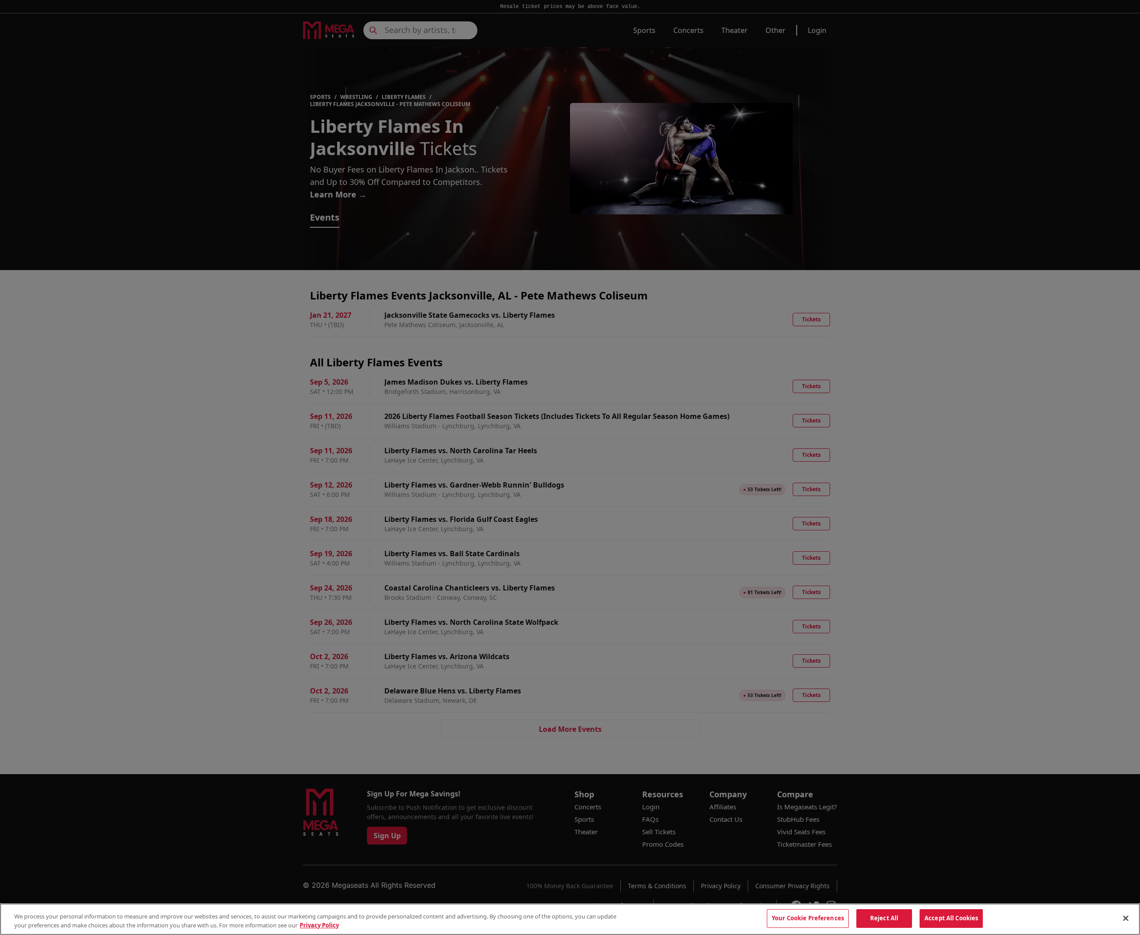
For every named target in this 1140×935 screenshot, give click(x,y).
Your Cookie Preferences (808, 918)
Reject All (884, 918)
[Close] (1126, 918)
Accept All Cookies (951, 918)
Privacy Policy (319, 925)
